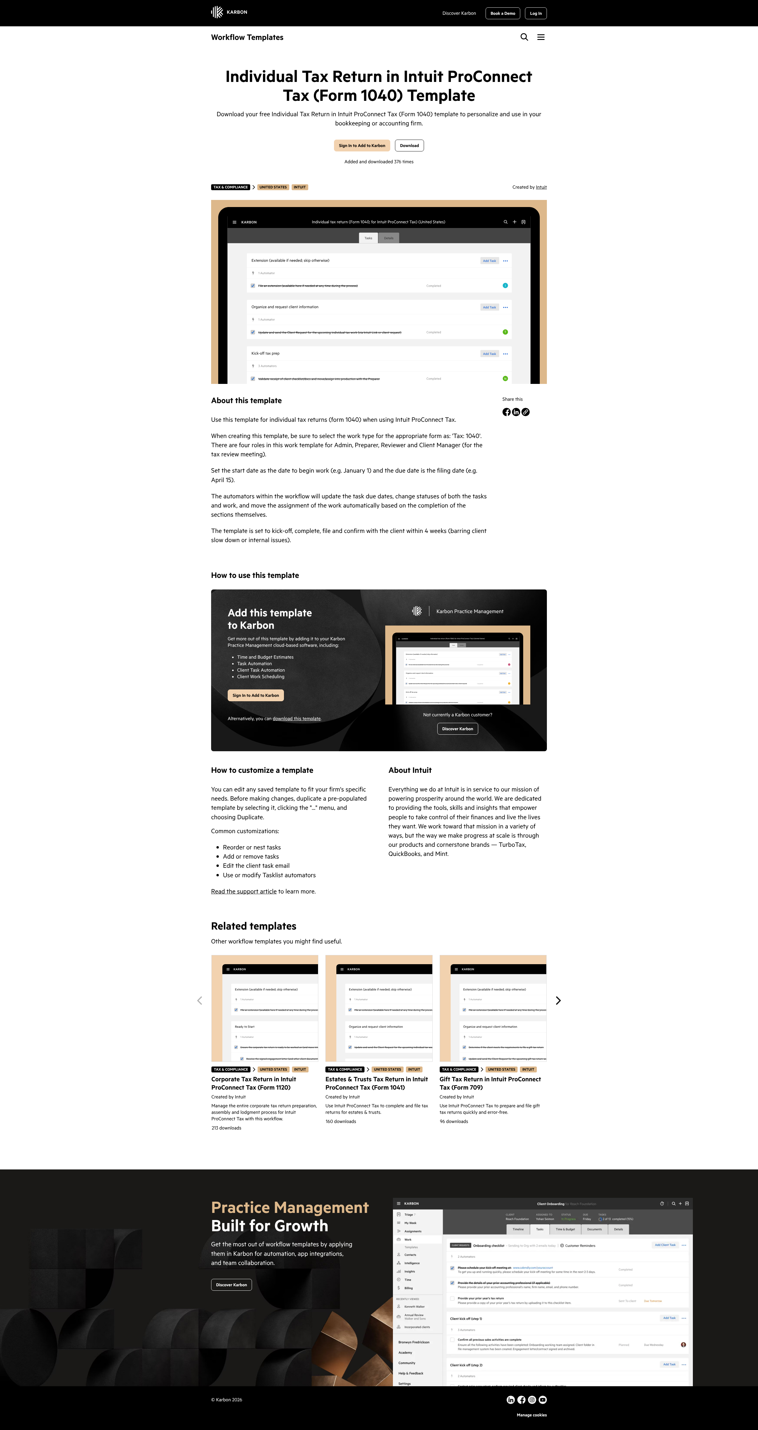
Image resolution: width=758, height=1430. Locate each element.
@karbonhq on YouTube (532, 1400)
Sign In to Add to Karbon (362, 145)
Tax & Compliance (230, 187)
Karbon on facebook (521, 1400)
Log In (536, 13)
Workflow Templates (247, 37)
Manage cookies (532, 1415)
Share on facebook (506, 412)
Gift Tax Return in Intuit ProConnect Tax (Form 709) (490, 1082)
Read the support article (244, 891)
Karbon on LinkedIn (511, 1400)
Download (409, 145)
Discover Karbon (459, 13)
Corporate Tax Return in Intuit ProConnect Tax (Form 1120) (253, 1082)
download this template (297, 718)
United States (273, 187)
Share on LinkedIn (516, 412)
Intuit (301, 187)
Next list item (558, 1000)
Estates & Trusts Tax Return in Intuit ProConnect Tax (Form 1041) (376, 1082)
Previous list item (199, 1000)
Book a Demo (503, 13)
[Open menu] (541, 37)
